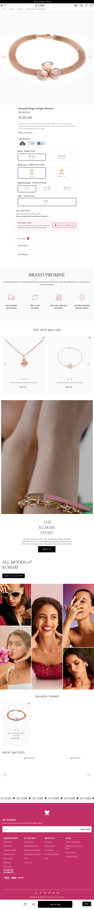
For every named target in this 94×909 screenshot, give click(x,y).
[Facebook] (49, 892)
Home (4, 9)
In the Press (49, 850)
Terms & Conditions (72, 842)
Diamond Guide (9, 854)
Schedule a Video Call (65, 225)
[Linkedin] (58, 892)
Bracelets (20, 9)
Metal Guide (7, 858)
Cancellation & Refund (32, 854)
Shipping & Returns (31, 846)
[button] (47, 202)
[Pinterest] (40, 892)
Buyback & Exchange (32, 850)
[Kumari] (40, 5)
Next (90, 57)
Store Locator (50, 846)
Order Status (29, 842)
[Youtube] (45, 892)
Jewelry (11, 9)
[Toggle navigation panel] (1, 5)
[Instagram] (53, 892)
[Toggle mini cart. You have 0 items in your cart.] (91, 5)
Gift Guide (7, 862)
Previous (4, 57)
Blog (46, 858)
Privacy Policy (70, 853)
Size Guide (7, 846)
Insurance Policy (71, 857)
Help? (86, 904)
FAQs (26, 858)
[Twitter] (36, 892)
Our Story (48, 842)
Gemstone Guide (9, 850)
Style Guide (7, 842)
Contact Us (28, 862)
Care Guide (7, 867)
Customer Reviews (52, 854)
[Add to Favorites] (25, 904)
